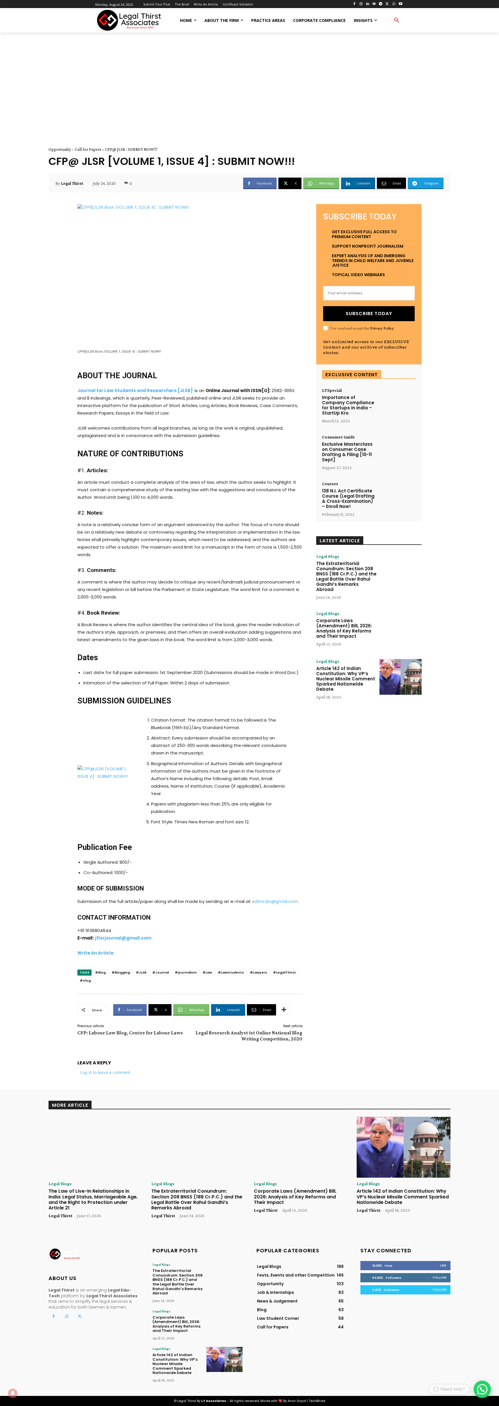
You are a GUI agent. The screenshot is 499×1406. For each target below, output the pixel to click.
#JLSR (141, 972)
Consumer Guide (338, 437)
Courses (330, 483)
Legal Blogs (327, 556)
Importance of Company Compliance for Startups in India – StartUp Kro (348, 405)
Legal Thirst (72, 183)
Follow (439, 1277)
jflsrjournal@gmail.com (123, 938)
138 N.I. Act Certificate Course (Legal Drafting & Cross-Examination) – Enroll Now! (348, 498)
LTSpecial (332, 390)
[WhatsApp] (393, 4)
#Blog (100, 972)
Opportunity (60, 149)
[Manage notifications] (12, 1393)
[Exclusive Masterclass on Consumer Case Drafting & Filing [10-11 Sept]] (397, 451)
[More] (284, 1010)
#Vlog (85, 980)
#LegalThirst (284, 972)
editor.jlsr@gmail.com (275, 901)
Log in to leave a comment (105, 1072)
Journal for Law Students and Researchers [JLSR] (135, 390)
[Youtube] (400, 4)
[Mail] (374, 4)
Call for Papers (88, 149)
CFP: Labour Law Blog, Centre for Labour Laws (130, 1033)
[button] (397, 20)
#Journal (160, 972)
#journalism (186, 972)
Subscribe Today (369, 313)
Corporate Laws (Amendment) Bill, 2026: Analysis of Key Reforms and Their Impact (344, 628)
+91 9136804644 (94, 930)
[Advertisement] (249, 83)
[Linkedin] (367, 4)
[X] (387, 4)
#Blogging (120, 972)
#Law (207, 972)
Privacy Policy (382, 328)
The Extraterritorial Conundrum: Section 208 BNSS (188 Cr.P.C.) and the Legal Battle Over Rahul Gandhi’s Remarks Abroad (346, 576)
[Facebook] (354, 4)
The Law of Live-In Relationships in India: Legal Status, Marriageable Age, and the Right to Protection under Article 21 (93, 1199)
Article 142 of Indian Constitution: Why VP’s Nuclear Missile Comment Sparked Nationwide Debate (345, 678)
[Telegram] (380, 4)
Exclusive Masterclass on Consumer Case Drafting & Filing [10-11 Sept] (347, 452)
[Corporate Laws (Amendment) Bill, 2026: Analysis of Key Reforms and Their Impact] (400, 629)
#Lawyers (258, 972)
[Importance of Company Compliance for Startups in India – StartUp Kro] (397, 404)
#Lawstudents (231, 972)
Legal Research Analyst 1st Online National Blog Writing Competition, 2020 (248, 1036)
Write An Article (95, 953)
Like (443, 1265)
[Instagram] (361, 4)
